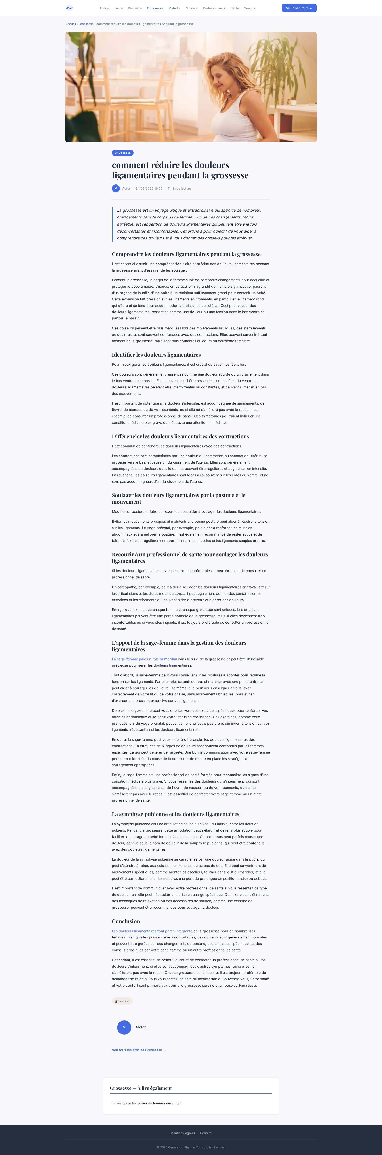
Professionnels (214, 8)
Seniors (250, 8)
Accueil (105, 8)
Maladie (174, 8)
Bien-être (135, 8)
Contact (206, 1133)
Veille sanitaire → (299, 8)
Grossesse (155, 8)
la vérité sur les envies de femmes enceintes (147, 1103)
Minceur (192, 8)
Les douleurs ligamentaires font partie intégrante (152, 931)
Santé (235, 8)
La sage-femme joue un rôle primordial (144, 659)
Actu (119, 8)
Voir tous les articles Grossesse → (139, 1050)
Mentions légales (182, 1133)
